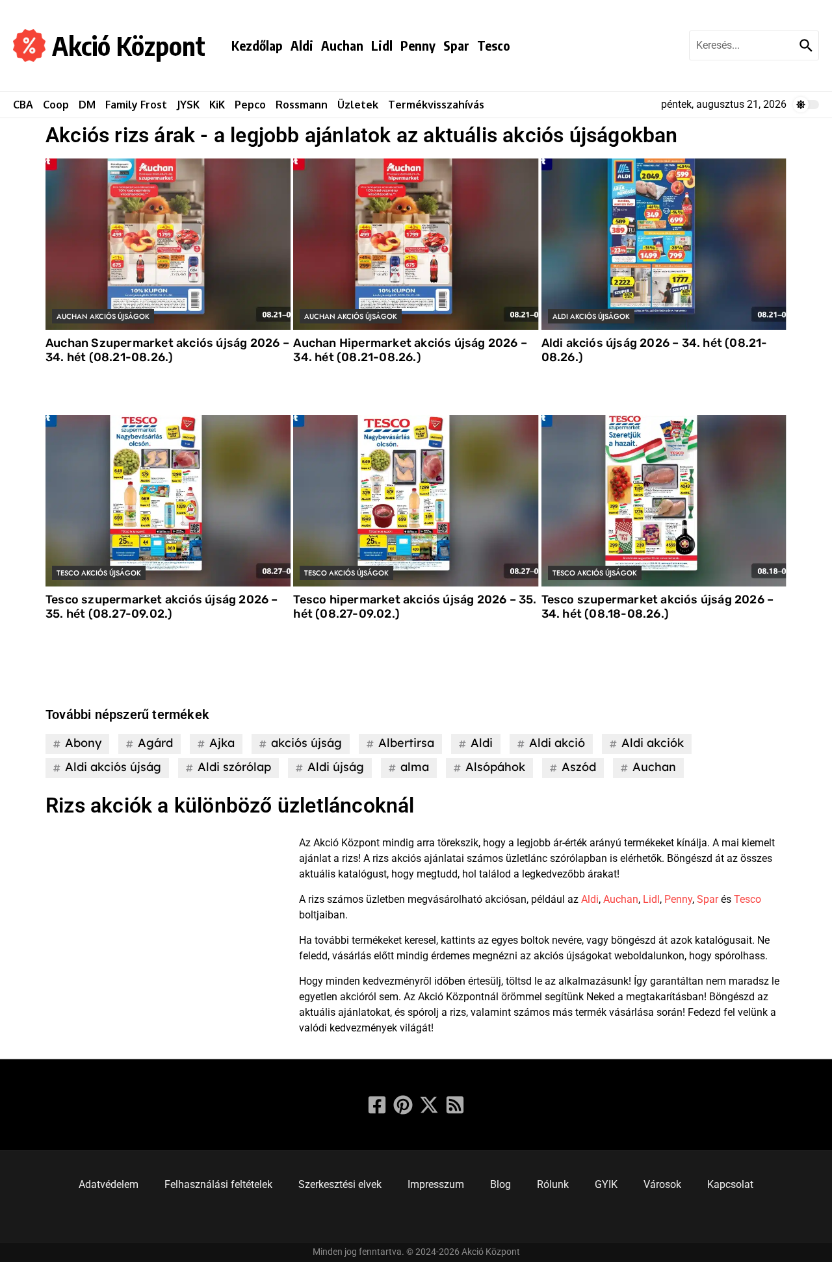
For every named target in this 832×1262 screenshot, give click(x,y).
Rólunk (553, 1184)
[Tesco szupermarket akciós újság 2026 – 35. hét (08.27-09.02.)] (168, 501)
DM (87, 104)
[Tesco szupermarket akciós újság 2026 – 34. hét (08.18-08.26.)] (663, 501)
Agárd (155, 742)
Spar (456, 45)
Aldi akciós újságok (591, 316)
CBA (23, 104)
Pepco (250, 104)
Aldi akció (557, 742)
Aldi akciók (652, 742)
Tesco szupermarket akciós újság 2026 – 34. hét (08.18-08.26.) (657, 606)
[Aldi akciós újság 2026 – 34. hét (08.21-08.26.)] (663, 244)
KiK (217, 104)
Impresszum (436, 1184)
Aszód (579, 766)
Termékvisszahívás (436, 104)
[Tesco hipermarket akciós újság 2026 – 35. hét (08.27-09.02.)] (415, 501)
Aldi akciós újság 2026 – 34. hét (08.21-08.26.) (654, 350)
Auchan (342, 45)
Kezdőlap (257, 45)
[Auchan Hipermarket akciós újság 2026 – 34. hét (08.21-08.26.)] (415, 244)
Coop (56, 104)
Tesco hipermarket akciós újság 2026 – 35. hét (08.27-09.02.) (414, 606)
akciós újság (306, 742)
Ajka (222, 742)
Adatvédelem (108, 1184)
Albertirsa (406, 742)
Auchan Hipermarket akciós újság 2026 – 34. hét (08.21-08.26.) (410, 350)
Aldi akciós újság (113, 766)
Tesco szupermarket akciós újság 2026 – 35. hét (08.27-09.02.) (162, 606)
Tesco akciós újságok (99, 573)
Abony (83, 742)
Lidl (382, 45)
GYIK (606, 1184)
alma (414, 766)
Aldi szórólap (234, 766)
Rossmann (302, 104)
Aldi (302, 45)
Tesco (493, 45)
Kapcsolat (730, 1184)
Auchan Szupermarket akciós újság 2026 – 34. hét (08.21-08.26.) (167, 350)
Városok (662, 1184)
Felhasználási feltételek (218, 1184)
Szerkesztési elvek (340, 1184)
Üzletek (357, 104)
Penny (418, 45)
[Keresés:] (743, 45)
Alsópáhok (495, 766)
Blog (500, 1184)
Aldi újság (335, 766)
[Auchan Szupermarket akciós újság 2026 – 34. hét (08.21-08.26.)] (168, 244)
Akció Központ (128, 45)
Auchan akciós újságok (103, 316)
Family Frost (136, 104)
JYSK (188, 104)
